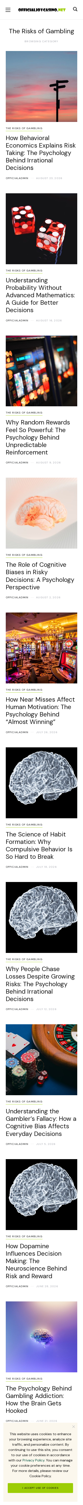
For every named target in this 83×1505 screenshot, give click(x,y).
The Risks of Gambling (24, 128)
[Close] (73, 1426)
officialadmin (17, 178)
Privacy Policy (33, 1460)
